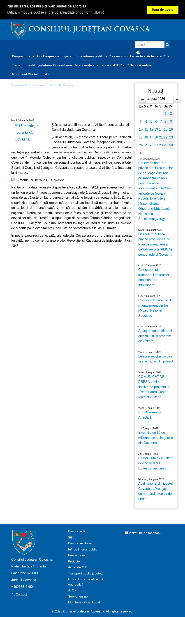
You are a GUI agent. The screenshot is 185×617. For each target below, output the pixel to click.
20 (156, 137)
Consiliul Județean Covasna (89, 29)
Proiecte (74, 561)
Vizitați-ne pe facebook (144, 533)
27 (156, 145)
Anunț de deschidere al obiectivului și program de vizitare (155, 336)
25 (146, 145)
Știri (39, 56)
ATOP (72, 590)
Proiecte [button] (137, 56)
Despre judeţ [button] (22, 56)
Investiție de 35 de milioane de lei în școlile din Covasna (155, 438)
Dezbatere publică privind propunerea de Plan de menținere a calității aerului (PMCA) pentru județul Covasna (155, 244)
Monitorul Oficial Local (84, 602)
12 (151, 129)
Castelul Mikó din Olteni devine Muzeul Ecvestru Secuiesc (155, 463)
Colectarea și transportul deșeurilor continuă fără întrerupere (153, 277)
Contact (21, 594)
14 (161, 129)
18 (146, 137)
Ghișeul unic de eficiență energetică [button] (81, 65)
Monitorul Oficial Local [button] (30, 74)
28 (161, 145)
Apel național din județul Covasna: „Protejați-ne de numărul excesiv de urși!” (155, 491)
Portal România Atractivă (149, 414)
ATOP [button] (118, 65)
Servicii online (140, 65)
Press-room (76, 555)
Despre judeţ (77, 531)
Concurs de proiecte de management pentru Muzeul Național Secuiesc (155, 307)
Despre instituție (79, 543)
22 (165, 137)
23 (171, 137)
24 (141, 145)
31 (141, 153)
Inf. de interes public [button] (89, 56)
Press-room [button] (118, 56)
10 (141, 129)
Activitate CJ (77, 567)
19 (151, 137)
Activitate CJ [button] (157, 56)
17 (141, 137)
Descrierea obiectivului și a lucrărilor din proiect (155, 358)
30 (171, 145)
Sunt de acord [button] (162, 9)
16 (171, 129)
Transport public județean (32, 65)
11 (146, 129)
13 (156, 129)
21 (161, 137)
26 (151, 145)
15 (165, 129)
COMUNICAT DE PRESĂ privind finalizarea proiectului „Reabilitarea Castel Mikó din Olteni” (153, 387)
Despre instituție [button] (56, 56)
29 (165, 145)
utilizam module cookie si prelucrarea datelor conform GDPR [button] (55, 12)
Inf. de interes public (82, 549)
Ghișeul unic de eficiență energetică (85, 582)
